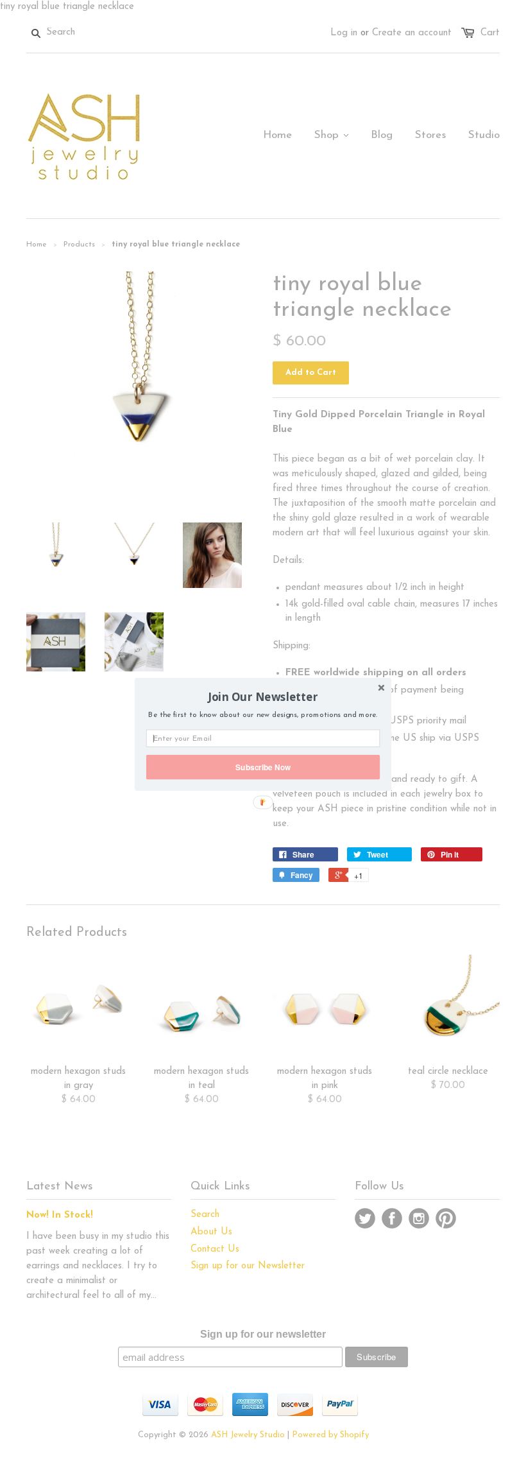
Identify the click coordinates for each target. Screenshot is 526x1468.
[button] (263, 696)
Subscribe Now (263, 766)
